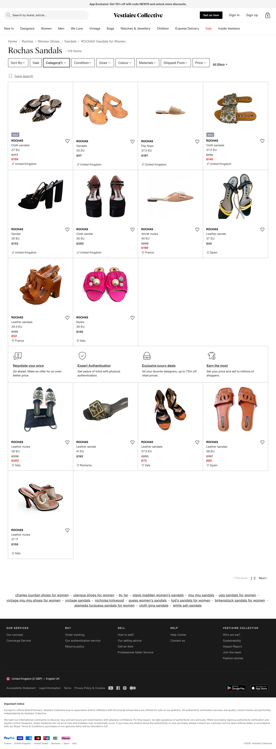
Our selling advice (130, 641)
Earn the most (217, 365)
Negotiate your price (28, 365)
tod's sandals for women (190, 600)
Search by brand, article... (30, 15)
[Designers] (37, 28)
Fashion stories (233, 658)
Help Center (178, 635)
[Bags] (117, 28)
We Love (77, 28)
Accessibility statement (21, 688)
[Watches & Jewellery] (153, 28)
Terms (67, 688)
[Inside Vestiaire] (243, 28)
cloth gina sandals (153, 605)
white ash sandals (187, 605)
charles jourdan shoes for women (42, 595)
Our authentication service (82, 641)
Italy (74, 743)
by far (123, 595)
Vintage (94, 28)
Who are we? (231, 635)
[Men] (67, 28)
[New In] (17, 28)
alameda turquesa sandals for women (104, 605)
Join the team (232, 652)
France (7, 743)
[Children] (172, 28)
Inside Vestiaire (229, 28)
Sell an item (211, 15)
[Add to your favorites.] (67, 141)
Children (163, 28)
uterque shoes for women (93, 595)
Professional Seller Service (135, 652)
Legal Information (49, 688)
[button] (268, 15)
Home (12, 41)
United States (41, 743)
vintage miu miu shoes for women (33, 600)
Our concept (14, 635)
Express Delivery (187, 28)
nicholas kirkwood (109, 600)
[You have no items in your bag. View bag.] (268, 15)
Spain (66, 743)
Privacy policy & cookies (89, 688)
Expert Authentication (94, 365)
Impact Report (232, 646)
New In (9, 28)
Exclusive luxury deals (159, 365)
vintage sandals (77, 600)
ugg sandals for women (237, 595)
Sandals (70, 41)
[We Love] (86, 28)
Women (46, 28)
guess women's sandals (147, 600)
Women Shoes (49, 41)
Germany (56, 743)
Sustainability (232, 641)
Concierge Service (18, 641)
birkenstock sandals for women (240, 600)
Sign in (234, 15)
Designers (27, 28)
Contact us (177, 641)
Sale (208, 28)
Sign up (252, 15)
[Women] (55, 28)
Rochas (27, 41)
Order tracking (74, 635)
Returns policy (74, 646)
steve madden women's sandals (158, 595)
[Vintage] (103, 28)
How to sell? (126, 635)
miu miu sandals (201, 595)
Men (61, 28)
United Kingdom (22, 743)
